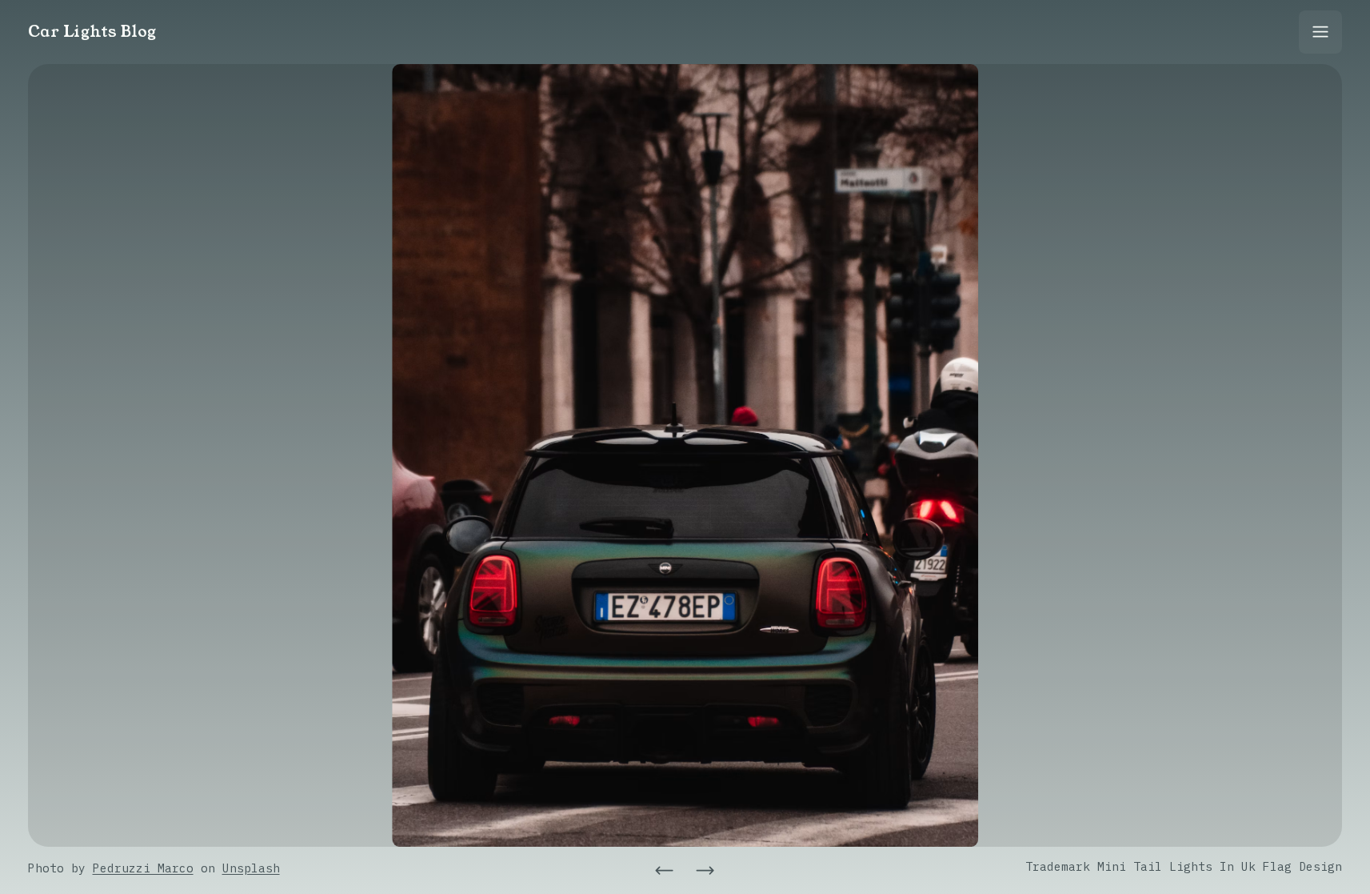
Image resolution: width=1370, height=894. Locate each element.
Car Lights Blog (92, 31)
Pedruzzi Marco (143, 868)
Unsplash (251, 868)
